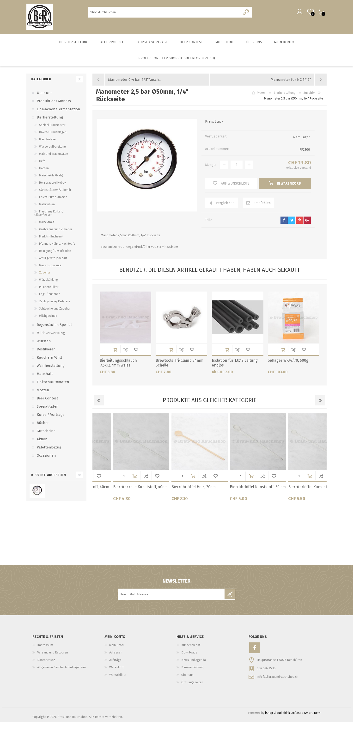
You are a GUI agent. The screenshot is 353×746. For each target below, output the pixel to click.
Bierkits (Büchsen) (51, 236)
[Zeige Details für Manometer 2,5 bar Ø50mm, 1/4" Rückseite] (37, 491)
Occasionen (46, 455)
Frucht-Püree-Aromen (53, 197)
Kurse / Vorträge (50, 414)
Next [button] (320, 400)
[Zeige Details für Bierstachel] (180, 441)
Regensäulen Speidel (54, 325)
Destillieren (46, 349)
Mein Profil (116, 645)
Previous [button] (99, 400)
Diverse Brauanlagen (53, 132)
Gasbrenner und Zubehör (55, 229)
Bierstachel (162, 487)
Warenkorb (321, 11)
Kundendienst (190, 645)
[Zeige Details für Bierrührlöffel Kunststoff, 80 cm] (122, 441)
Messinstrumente (50, 265)
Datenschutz (46, 660)
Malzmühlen (47, 204)
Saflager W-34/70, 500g (288, 360)
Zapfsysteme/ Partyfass (54, 301)
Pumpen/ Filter (48, 287)
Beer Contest (47, 398)
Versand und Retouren (52, 652)
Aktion (42, 439)
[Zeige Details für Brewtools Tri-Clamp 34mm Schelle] (181, 317)
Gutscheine (46, 431)
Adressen (115, 652)
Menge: (210, 165)
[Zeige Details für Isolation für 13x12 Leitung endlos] (237, 317)
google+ (307, 220)
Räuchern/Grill (49, 357)
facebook (284, 220)
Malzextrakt (46, 222)
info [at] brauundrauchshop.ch (277, 676)
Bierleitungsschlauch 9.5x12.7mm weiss (118, 363)
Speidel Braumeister (52, 125)
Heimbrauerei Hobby (52, 182)
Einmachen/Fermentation (58, 109)
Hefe (42, 161)
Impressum (45, 645)
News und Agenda (193, 660)
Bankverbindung (192, 667)
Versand (305, 167)
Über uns (44, 93)
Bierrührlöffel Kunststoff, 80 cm (122, 487)
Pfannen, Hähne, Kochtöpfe (57, 243)
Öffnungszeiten (192, 682)
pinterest (299, 220)
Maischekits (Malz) (51, 175)
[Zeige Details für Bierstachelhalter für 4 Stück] (238, 441)
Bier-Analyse (47, 139)
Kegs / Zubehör (49, 294)
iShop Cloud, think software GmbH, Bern (293, 713)
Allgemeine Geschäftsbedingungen (61, 667)
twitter (291, 220)
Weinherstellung (51, 365)
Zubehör (44, 272)
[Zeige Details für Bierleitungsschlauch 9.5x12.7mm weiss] (125, 317)
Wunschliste (136, 349)
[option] (121, 459)
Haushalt (45, 374)
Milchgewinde (48, 315)
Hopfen (44, 168)
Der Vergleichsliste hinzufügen (125, 349)
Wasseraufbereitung (52, 146)
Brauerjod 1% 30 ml (286, 487)
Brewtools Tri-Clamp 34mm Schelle (179, 363)
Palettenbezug (49, 447)
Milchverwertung (51, 333)
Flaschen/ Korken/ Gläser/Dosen (49, 213)
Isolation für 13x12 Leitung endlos (235, 363)
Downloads (189, 652)
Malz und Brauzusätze (53, 153)
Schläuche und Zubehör (54, 308)
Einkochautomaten (53, 382)
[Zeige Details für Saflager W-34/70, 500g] (293, 317)
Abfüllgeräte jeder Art (53, 258)
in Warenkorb (115, 349)
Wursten (44, 341)
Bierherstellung (50, 117)
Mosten (43, 390)
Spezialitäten (48, 406)
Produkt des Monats (54, 101)
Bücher (43, 423)
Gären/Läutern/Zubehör (55, 190)
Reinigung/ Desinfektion (55, 251)
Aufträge (115, 660)
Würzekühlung (48, 279)
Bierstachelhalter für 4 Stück (236, 487)
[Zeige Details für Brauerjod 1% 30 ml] (297, 441)
